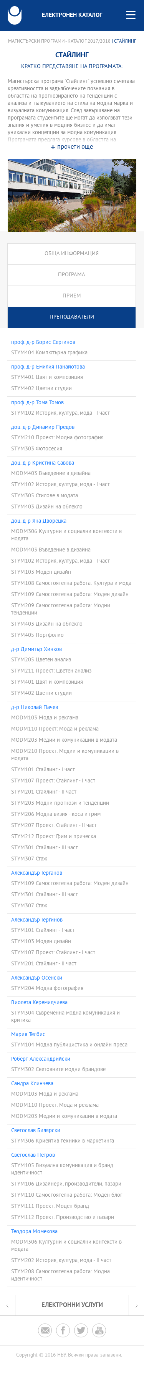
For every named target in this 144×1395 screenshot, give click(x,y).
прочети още (75, 147)
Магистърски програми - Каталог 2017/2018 (59, 41)
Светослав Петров (33, 1155)
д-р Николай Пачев (34, 708)
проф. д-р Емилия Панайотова (48, 367)
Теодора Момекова (34, 1232)
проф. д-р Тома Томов (37, 403)
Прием (72, 296)
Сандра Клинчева (32, 1084)
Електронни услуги (72, 1305)
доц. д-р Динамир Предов (42, 427)
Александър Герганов (36, 873)
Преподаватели (72, 317)
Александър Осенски (36, 978)
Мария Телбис (28, 1035)
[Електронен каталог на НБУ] (15, 15)
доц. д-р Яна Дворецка (38, 521)
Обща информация (72, 253)
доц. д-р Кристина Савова (42, 463)
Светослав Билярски (35, 1131)
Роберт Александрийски (40, 1059)
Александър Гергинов (37, 920)
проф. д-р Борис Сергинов (43, 342)
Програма (71, 275)
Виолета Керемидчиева (41, 1003)
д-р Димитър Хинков (36, 650)
